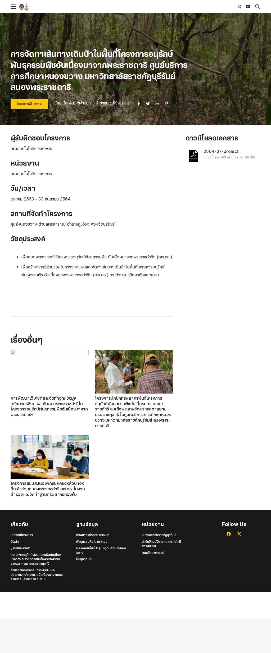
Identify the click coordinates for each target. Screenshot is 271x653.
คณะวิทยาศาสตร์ (153, 553)
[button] (13, 6)
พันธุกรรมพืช (84, 559)
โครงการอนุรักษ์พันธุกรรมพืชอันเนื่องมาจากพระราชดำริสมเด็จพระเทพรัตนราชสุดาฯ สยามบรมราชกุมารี (36, 559)
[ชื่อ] (231, 6)
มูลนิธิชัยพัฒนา (20, 548)
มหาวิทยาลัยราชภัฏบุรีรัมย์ (159, 535)
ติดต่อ (15, 542)
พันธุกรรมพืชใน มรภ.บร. (92, 542)
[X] (239, 6)
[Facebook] (228, 534)
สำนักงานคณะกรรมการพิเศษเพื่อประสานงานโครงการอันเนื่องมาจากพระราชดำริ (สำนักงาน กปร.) (37, 574)
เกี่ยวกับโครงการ (22, 535)
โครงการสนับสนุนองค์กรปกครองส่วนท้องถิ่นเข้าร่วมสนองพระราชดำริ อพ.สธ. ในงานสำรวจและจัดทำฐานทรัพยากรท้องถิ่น (48, 489)
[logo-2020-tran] (32, 7)
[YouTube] (248, 6)
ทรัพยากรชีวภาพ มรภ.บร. (93, 535)
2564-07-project (221, 151)
